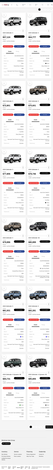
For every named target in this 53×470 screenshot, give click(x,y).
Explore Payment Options (8, 46)
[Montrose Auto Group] (5, 4)
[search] (51, 5)
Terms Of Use (14, 467)
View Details (19, 46)
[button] (23, 31)
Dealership (42, 451)
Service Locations (18, 454)
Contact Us (7, 443)
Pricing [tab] (17, 51)
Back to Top (49, 427)
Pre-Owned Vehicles (6, 456)
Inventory (4, 451)
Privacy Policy (9, 467)
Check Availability (19, 36)
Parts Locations (17, 456)
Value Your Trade (30, 456)
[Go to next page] (48, 9)
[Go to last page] (51, 9)
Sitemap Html (22, 467)
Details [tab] (10, 51)
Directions (41, 456)
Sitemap (18, 467)
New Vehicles (4, 454)
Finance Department (30, 454)
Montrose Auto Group (4, 467)
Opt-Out (29, 467)
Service (16, 451)
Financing (29, 451)
